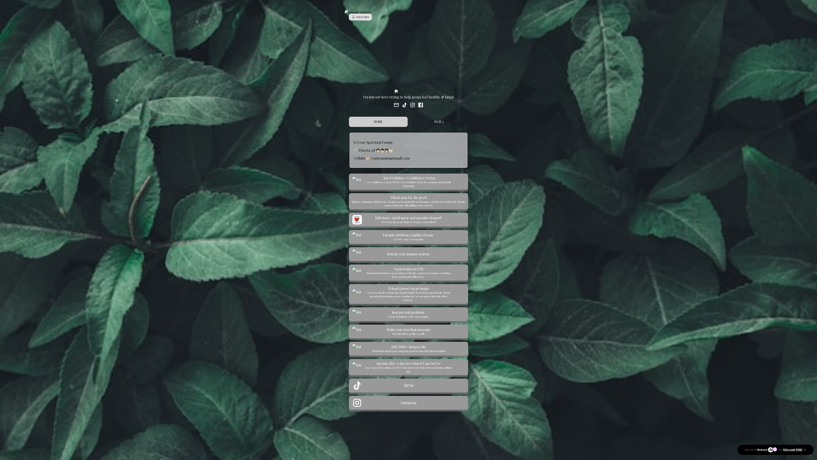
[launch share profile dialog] (464, 17)
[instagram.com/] (412, 105)
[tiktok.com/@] (404, 105)
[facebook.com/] (421, 105)
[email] (396, 105)
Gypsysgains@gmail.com (390, 158)
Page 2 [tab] (438, 122)
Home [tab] (378, 122)
